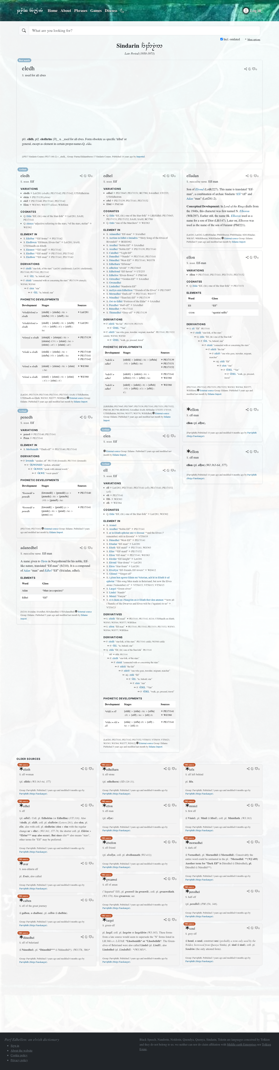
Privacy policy (19, 1060)
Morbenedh (32, 449)
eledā (28, 268)
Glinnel (113, 573)
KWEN (38, 469)
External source (77, 397)
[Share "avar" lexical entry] (82, 863)
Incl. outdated (231, 39)
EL (32, 276)
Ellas (111, 551)
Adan (27, 570)
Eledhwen (31, 242)
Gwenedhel (115, 282)
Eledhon (30, 257)
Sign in (15, 1045)
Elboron (244, 211)
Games (96, 10)
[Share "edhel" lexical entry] (164, 176)
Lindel (112, 592)
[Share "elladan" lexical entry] (247, 176)
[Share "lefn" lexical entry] (248, 769)
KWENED (36, 464)
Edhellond (114, 271)
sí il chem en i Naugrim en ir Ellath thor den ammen (136, 599)
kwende (30, 460)
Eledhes (30, 253)
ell (193, 328)
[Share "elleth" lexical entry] (82, 769)
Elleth (112, 547)
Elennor (30, 249)
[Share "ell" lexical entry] (164, 470)
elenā (28, 280)
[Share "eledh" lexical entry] (245, 69)
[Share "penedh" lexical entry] (81, 417)
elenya (30, 223)
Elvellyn (113, 570)
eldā (132, 674)
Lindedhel (114, 286)
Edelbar (30, 238)
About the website (21, 1050)
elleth (112, 618)
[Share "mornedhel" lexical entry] (248, 842)
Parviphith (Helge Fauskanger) (33, 793)
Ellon (112, 555)
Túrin (44, 561)
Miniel (112, 596)
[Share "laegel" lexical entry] (165, 920)
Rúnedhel (114, 308)
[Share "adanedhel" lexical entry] (81, 548)
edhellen (113, 267)
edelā (111, 323)
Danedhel (114, 256)
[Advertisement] (76, 107)
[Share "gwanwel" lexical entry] (165, 879)
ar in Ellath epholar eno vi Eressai (126, 532)
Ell (238, 194)
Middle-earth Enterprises (241, 1044)
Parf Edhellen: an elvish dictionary (30, 11)
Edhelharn (114, 264)
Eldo (112, 223)
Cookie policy (19, 1055)
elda (111, 649)
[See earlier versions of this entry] (249, 69)
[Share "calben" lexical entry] (82, 900)
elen (32, 288)
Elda (29, 216)
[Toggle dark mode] (122, 10)
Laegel (112, 588)
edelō (111, 332)
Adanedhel (115, 234)
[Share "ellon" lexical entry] (247, 257)
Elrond (112, 562)
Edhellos (113, 275)
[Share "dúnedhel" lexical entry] (82, 937)
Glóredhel (114, 279)
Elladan (113, 544)
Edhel (48, 570)
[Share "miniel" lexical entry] (248, 805)
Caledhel (113, 253)
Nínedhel (114, 297)
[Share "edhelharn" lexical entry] (165, 769)
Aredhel (113, 245)
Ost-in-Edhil (115, 301)
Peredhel (113, 305)
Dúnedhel (114, 260)
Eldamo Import (80, 401)
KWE (41, 473)
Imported (140, 156)
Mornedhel (115, 293)
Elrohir (113, 559)
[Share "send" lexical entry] (248, 928)
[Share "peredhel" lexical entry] (248, 891)
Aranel (112, 525)
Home (53, 10)
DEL (116, 328)
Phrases (80, 10)
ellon (111, 626)
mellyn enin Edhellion (120, 290)
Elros (112, 566)
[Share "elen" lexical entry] (164, 436)
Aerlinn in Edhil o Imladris (123, 238)
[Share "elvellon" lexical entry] (165, 842)
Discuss (111, 10)
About (66, 10)
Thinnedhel (115, 312)
